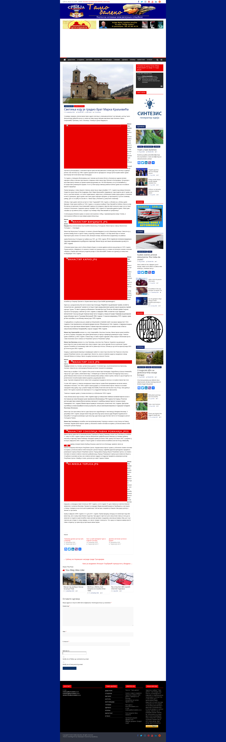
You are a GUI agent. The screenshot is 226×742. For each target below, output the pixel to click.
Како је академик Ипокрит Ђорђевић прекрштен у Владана (107, 564)
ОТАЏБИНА (80, 60)
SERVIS (149, 251)
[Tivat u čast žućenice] (149, 130)
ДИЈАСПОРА (71, 60)
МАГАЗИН (89, 60)
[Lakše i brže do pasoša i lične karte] (141, 278)
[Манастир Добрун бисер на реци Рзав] (74, 574)
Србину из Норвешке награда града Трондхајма (84, 559)
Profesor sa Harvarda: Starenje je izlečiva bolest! (154, 191)
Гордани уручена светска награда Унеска (153, 171)
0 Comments (97, 112)
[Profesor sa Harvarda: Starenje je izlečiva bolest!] (141, 188)
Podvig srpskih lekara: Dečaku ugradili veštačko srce (154, 181)
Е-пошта (66, 641)
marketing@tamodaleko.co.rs (71, 693)
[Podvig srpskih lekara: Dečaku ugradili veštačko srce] (141, 179)
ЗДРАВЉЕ (125, 60)
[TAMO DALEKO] (65, 60)
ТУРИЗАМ (117, 60)
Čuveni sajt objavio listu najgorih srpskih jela (155, 414)
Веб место (66, 651)
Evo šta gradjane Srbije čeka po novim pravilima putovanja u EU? (154, 301)
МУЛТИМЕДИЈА (107, 60)
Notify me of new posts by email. (73, 664)
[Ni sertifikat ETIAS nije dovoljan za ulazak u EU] (141, 288)
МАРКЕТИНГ (141, 60)
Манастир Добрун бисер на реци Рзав (73, 588)
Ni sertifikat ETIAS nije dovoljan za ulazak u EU (155, 289)
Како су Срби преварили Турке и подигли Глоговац (96, 539)
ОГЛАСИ (149, 60)
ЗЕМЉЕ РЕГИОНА (79, 106)
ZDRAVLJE (157, 146)
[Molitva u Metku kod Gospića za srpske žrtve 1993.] (98, 574)
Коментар (66, 606)
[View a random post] (161, 60)
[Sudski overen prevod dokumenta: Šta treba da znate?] (149, 235)
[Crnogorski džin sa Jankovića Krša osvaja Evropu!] (149, 351)
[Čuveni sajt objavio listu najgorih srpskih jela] (141, 413)
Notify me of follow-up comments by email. (76, 659)
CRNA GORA (141, 367)
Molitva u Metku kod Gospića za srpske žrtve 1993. (96, 589)
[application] (149, 80)
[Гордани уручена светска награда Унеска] (141, 169)
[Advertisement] (113, 44)
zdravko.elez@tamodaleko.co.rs (72, 695)
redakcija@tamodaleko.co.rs (71, 692)
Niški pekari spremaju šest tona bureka (154, 396)
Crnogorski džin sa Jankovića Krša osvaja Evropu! (147, 372)
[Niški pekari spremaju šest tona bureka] (141, 394)
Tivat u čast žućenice (147, 149)
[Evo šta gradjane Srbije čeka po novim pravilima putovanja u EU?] (141, 298)
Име (64, 631)
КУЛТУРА (97, 60)
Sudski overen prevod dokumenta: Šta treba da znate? (148, 257)
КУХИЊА (132, 60)
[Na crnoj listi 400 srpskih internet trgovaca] (121, 574)
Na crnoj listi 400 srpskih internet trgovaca (120, 588)
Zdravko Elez (80, 112)
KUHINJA (140, 146)
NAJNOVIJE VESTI (69, 106)
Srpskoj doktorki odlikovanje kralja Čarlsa (95, 1)
